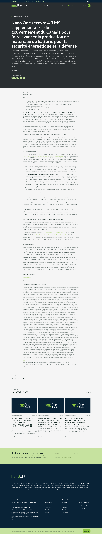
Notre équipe (48, 507)
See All (87, 392)
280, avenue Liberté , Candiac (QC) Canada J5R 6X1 (22, 509)
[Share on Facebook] (24, 78)
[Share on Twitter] (21, 78)
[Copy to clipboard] (13, 78)
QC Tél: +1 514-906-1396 (84, 504)
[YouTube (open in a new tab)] (84, 508)
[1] (62, 156)
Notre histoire (48, 504)
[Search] (89, 5)
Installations (61, 5)
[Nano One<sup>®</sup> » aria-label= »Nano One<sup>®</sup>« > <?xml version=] (17, 5)
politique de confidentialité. (68, 531)
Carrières (78, 5)
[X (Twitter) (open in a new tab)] (80, 508)
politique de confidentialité (68, 457)
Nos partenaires (48, 509)
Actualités (70, 5)
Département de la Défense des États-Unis (54, 232)
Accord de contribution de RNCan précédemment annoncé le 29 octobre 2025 (43, 156)
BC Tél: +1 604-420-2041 (84, 502)
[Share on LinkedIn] (18, 78)
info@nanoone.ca (27, 277)
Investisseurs (51, 5)
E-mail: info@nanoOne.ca (84, 505)
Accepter (86, 531)
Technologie (29, 5)
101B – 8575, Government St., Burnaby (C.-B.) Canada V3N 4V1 (24, 502)
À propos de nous (39, 5)
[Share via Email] (15, 78)
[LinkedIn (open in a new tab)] (82, 508)
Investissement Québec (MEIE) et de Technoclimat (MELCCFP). (51, 234)
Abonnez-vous (57, 458)
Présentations (65, 512)
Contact (87, 1)
